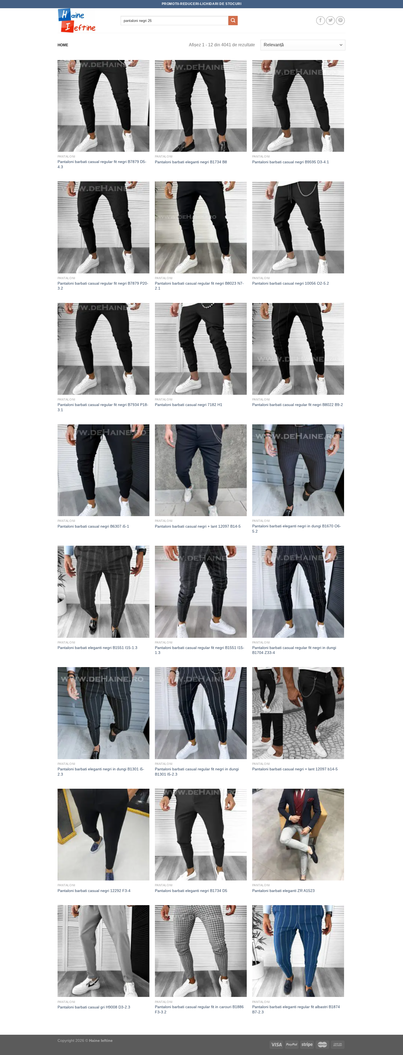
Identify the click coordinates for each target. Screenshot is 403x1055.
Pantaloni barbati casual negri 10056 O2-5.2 (290, 283)
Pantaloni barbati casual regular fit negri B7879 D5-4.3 (102, 164)
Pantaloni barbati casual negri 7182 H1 (188, 404)
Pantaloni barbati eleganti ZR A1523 (283, 890)
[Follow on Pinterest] (340, 20)
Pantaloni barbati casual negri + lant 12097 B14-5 (198, 526)
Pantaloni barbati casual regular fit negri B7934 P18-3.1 (103, 407)
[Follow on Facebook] (320, 20)
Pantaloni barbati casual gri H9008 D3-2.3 (94, 1007)
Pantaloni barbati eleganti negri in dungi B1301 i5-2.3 (101, 771)
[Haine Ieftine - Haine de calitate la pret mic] (85, 20)
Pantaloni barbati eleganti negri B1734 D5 (191, 890)
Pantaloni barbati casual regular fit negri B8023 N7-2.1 (199, 286)
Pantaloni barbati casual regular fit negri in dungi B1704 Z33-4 (294, 650)
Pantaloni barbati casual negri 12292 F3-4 (94, 890)
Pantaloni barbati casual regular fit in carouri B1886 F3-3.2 (199, 1009)
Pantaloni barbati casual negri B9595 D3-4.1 (290, 162)
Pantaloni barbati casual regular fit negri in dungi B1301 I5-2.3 (197, 771)
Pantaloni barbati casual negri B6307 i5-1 (93, 526)
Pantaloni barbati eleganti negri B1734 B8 (191, 162)
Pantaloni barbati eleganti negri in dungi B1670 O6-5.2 (296, 528)
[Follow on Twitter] (330, 20)
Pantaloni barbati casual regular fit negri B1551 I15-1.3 (199, 650)
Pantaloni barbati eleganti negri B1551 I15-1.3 (97, 647)
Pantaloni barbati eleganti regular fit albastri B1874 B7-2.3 (296, 1009)
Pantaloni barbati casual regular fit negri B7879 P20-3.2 (103, 286)
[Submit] (233, 20)
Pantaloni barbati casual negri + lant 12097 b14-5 (295, 769)
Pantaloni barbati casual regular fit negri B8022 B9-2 (297, 404)
